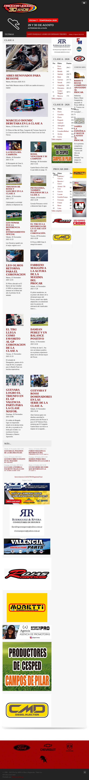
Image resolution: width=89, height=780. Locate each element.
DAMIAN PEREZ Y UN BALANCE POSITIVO (38, 334)
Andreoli (60, 123)
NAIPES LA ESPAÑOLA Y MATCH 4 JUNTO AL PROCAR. (79, 133)
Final (40, 477)
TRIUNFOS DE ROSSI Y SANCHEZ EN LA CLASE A (14, 190)
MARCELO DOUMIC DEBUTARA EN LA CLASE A (24, 122)
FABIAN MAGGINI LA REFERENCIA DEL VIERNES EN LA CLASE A (38, 452)
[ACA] (79, 49)
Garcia (59, 137)
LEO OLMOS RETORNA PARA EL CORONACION (15, 270)
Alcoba (59, 134)
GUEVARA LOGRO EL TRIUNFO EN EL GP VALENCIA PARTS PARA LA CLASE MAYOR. (14, 400)
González (60, 114)
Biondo (59, 71)
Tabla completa (57, 98)
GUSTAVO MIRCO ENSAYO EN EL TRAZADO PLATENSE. (14, 461)
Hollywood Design (18, 777)
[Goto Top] (84, 772)
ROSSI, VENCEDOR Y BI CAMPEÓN (38, 156)
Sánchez (60, 74)
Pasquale (60, 120)
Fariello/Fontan (62, 197)
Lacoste (59, 194)
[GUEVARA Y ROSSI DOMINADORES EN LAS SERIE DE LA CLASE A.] (39, 380)
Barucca (60, 96)
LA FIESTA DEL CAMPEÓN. (13, 153)
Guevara (60, 80)
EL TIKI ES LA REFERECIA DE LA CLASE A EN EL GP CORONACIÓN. (38, 228)
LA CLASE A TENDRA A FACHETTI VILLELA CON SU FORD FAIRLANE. (14, 469)
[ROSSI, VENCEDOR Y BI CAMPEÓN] (38, 147)
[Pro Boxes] (79, 189)
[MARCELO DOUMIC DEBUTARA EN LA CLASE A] (27, 105)
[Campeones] (27, 487)
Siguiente (36, 477)
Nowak (59, 82)
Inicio (16, 477)
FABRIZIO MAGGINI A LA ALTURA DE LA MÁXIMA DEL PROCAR (38, 274)
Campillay (60, 85)
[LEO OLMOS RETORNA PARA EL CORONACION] (15, 255)
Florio (59, 112)
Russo (59, 205)
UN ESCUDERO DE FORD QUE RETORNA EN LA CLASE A (38, 469)
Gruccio (60, 191)
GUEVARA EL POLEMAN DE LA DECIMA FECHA (13, 452)
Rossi (59, 77)
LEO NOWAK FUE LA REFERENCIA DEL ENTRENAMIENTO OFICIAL (15, 228)
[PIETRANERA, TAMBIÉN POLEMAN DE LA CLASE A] (38, 180)
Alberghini (61, 126)
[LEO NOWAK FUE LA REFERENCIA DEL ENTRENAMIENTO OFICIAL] (14, 215)
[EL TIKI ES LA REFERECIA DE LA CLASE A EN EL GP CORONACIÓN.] (38, 217)
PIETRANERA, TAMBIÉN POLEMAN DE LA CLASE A (39, 191)
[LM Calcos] (79, 207)
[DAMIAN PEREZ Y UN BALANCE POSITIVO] (39, 320)
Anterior (21, 477)
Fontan (59, 203)
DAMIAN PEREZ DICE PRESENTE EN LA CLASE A (39, 460)
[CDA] (79, 58)
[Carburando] (27, 497)
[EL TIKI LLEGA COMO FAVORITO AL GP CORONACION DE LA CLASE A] (15, 320)
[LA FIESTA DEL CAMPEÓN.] (14, 145)
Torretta (60, 128)
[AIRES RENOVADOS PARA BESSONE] (27, 58)
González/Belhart (63, 131)
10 (32, 477)
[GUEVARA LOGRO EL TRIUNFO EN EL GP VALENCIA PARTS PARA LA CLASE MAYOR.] (15, 380)
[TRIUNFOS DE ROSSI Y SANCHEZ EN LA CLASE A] (14, 179)
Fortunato (60, 200)
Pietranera (60, 88)
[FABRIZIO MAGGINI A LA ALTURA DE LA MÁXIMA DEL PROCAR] (39, 255)
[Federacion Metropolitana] (79, 41)
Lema (59, 208)
